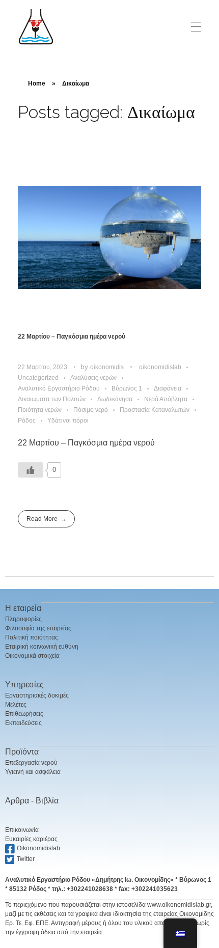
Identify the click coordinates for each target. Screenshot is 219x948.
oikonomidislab (160, 367)
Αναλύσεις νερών (93, 377)
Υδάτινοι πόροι (68, 420)
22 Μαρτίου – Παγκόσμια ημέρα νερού (71, 336)
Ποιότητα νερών (40, 409)
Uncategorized (38, 377)
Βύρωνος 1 (127, 388)
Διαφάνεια (167, 388)
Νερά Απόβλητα (165, 399)
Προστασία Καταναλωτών (154, 409)
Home (36, 83)
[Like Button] (30, 470)
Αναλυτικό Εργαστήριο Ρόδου (59, 388)
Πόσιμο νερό (90, 409)
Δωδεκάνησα (114, 399)
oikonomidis (107, 367)
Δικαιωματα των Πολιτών (52, 399)
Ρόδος (27, 420)
